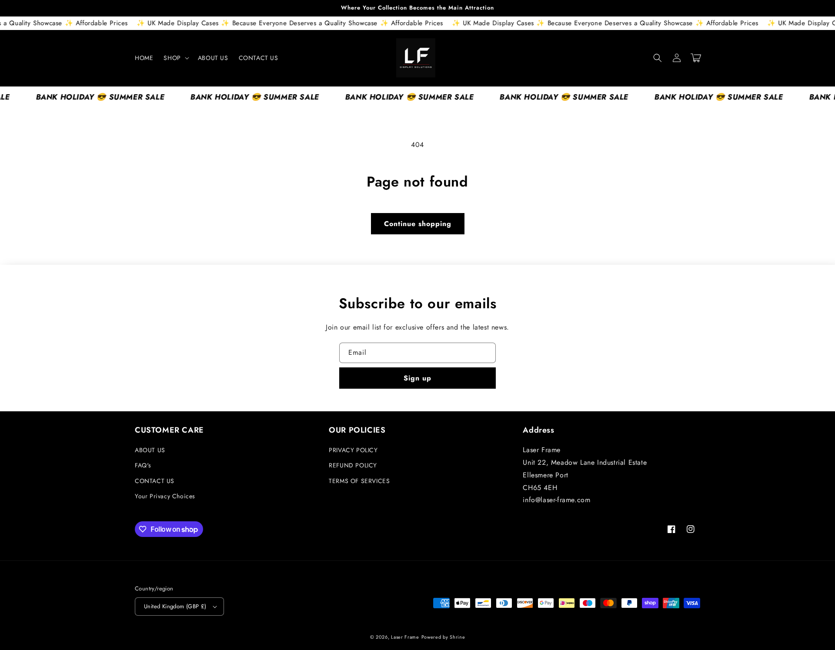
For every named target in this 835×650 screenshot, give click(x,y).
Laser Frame (405, 636)
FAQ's (143, 465)
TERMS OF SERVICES (359, 481)
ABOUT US (150, 450)
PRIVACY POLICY (353, 450)
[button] (175, 58)
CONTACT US (154, 481)
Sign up (417, 378)
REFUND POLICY (353, 465)
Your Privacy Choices (165, 496)
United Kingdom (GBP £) (175, 606)
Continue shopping (417, 224)
